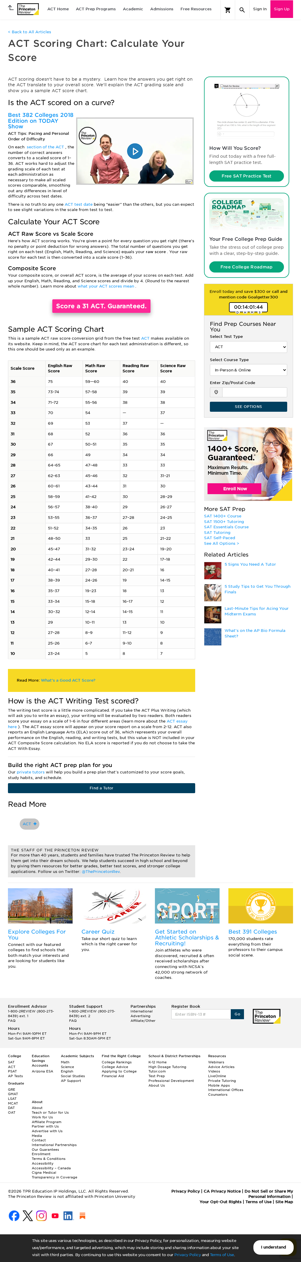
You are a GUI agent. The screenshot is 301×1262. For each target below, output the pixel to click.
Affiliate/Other (143, 1021)
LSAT (12, 1099)
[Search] (242, 10)
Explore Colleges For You (37, 935)
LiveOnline (217, 1076)
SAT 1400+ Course (222, 516)
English (67, 1071)
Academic (133, 9)
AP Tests (15, 1076)
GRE (11, 1089)
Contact (39, 1140)
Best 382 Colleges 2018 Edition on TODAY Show (40, 121)
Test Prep (156, 1076)
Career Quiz (98, 932)
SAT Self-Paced (219, 538)
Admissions (161, 9)
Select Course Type (229, 360)
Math (65, 1062)
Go (237, 1014)
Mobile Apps (219, 1085)
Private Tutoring (222, 1081)
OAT (11, 1112)
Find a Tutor (101, 788)
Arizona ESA (42, 1071)
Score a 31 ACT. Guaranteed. (101, 306)
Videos (214, 1071)
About (37, 1108)
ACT (146, 338)
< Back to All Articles (29, 32)
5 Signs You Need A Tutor (250, 564)
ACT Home (58, 9)
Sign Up (282, 9)
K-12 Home (157, 1062)
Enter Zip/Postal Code (232, 383)
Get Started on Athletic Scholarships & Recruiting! (187, 937)
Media (37, 1136)
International (142, 1011)
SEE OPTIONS (248, 406)
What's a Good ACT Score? (68, 680)
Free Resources (196, 9)
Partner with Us (45, 1126)
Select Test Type (226, 336)
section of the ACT (46, 147)
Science (67, 1067)
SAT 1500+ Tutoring (224, 521)
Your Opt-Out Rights (221, 1202)
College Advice (115, 1067)
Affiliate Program (46, 1122)
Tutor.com (157, 1071)
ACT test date (79, 204)
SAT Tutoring (217, 532)
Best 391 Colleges (252, 932)
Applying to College (119, 1071)
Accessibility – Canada (51, 1168)
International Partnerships (54, 1145)
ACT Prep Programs (96, 9)
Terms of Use (222, 1255)
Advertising (140, 1016)
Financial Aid (113, 1076)
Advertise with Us (47, 1131)
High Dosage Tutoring (167, 1067)
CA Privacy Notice (222, 1191)
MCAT (13, 1103)
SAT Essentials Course (226, 527)
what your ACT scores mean (106, 286)
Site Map (284, 1202)
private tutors (31, 772)
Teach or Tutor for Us (50, 1112)
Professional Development (171, 1081)
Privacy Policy (187, 1255)
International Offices (225, 1090)
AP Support (71, 1081)
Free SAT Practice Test (247, 176)
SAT (11, 1062)
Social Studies (73, 1076)
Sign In (260, 9)
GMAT (13, 1094)
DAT (11, 1108)
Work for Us (42, 1117)
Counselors (218, 1094)
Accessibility (42, 1163)
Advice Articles (221, 1067)
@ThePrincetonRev (101, 871)
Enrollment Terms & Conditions (49, 1156)
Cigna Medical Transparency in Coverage (54, 1174)
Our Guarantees (45, 1150)
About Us (156, 1085)
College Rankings (117, 1062)
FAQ (12, 1021)
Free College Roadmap (246, 267)
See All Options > (221, 543)
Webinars (216, 1062)
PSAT (12, 1071)
